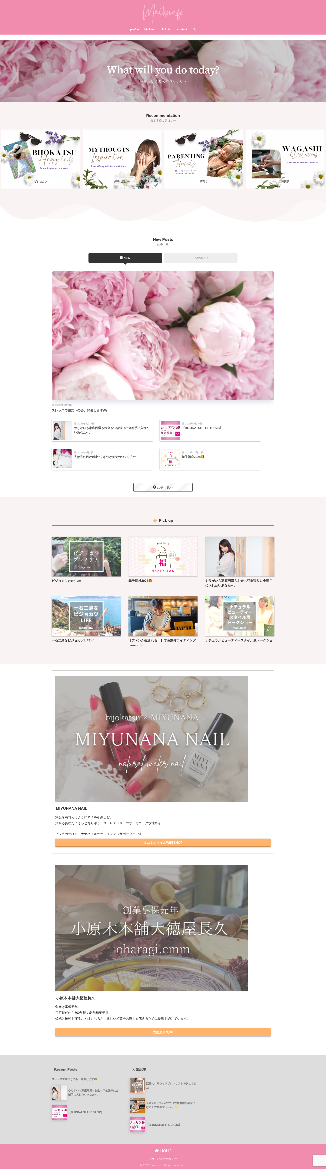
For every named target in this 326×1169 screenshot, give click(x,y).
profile (134, 29)
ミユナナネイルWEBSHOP (163, 842)
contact (182, 29)
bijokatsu (150, 29)
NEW (127, 257)
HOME (165, 1150)
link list (166, 29)
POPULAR (201, 257)
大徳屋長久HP (163, 1032)
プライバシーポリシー (163, 1158)
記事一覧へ (165, 487)
